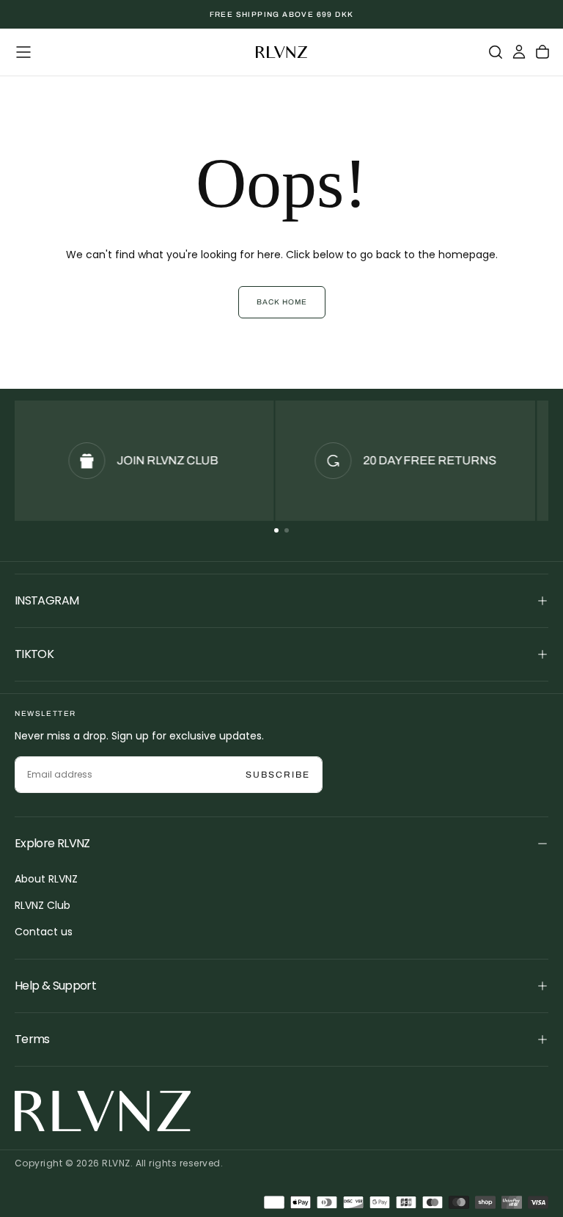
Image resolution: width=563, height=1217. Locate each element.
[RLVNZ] (103, 1111)
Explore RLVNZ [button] (52, 843)
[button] (23, 52)
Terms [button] (32, 1039)
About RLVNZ (46, 878)
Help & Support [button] (55, 985)
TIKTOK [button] (34, 654)
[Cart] (542, 52)
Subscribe (278, 775)
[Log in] (519, 52)
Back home (282, 302)
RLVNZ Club (42, 905)
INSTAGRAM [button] (46, 600)
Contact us (44, 931)
